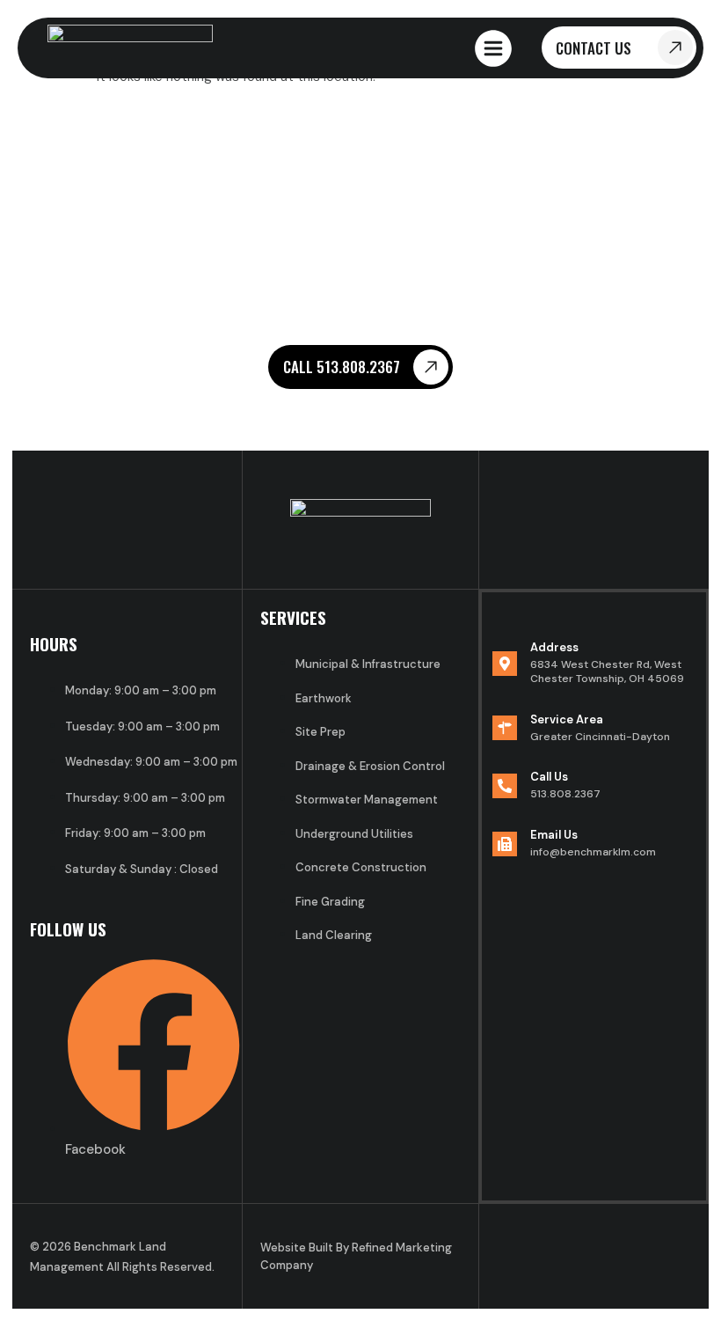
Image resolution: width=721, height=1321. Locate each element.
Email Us (554, 834)
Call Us (549, 776)
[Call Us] (504, 786)
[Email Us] (504, 844)
